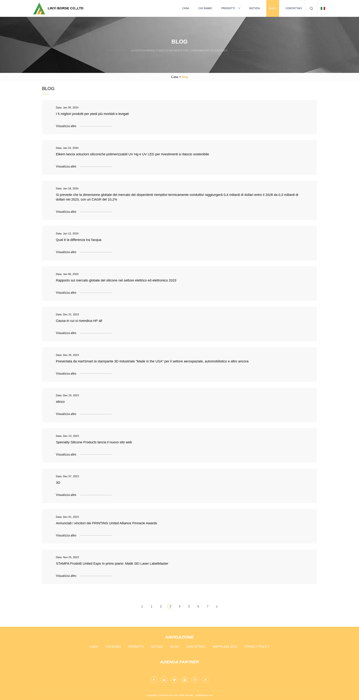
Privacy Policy (257, 646)
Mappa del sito (225, 646)
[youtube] (184, 680)
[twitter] (174, 680)
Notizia (254, 8)
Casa (185, 8)
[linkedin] (164, 680)
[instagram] (195, 680)
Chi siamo (205, 8)
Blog (272, 8)
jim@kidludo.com (204, 695)
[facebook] (154, 680)
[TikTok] (205, 680)
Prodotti (228, 8)
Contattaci (294, 8)
